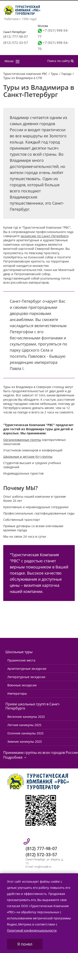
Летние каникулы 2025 (24, 725)
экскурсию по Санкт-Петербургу (44, 236)
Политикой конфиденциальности (32, 930)
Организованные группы (22, 440)
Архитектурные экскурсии (26, 668)
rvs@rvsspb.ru (42, 866)
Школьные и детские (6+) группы (27, 456)
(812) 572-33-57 (15, 42)
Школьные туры (18, 651)
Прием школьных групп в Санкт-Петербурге (32, 706)
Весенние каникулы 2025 (26, 717)
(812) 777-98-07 (15, 36)
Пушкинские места (21, 660)
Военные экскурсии (22, 685)
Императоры (17, 693)
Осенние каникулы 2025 (25, 733)
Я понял (24, 944)
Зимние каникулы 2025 (24, 741)
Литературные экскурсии (26, 677)
